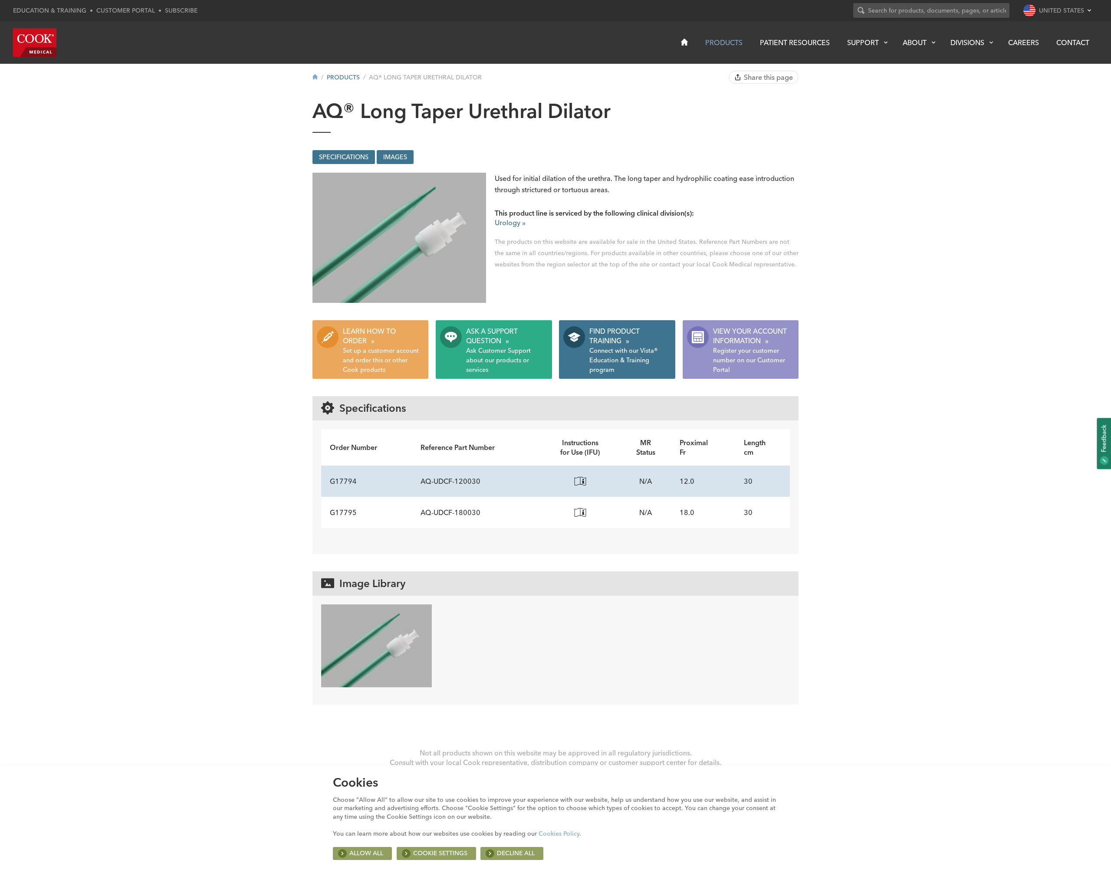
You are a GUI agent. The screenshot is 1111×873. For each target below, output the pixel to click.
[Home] (684, 42)
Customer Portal (125, 10)
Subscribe (181, 10)
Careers (1023, 42)
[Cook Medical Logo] (34, 42)
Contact (1072, 42)
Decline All (516, 853)
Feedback (1104, 439)
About (915, 42)
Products (724, 42)
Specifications (343, 157)
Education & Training (49, 10)
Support (863, 42)
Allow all (366, 853)
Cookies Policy (559, 833)
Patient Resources (795, 42)
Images (395, 157)
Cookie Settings (440, 853)
